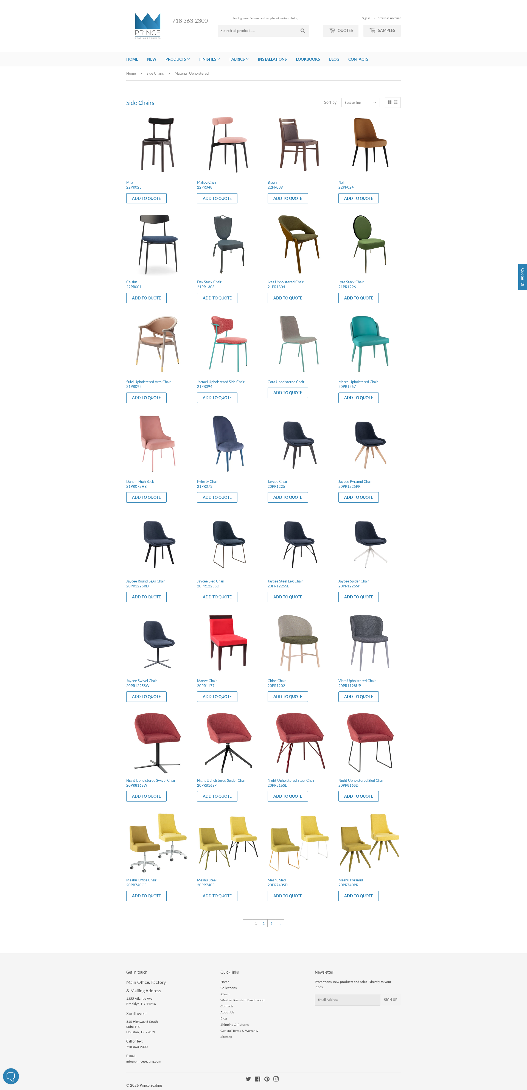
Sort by (330, 102)
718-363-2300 (137, 1047)
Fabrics (237, 59)
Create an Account (389, 18)
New (151, 59)
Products (176, 59)
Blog (334, 59)
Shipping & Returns (234, 1024)
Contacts (358, 59)
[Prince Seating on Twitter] (248, 1080)
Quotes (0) (522, 277)
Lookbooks (308, 59)
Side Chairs (155, 73)
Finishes (208, 59)
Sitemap (226, 1037)
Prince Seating (151, 1085)
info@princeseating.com (143, 1061)
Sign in (366, 18)
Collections (228, 988)
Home (132, 59)
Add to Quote (146, 198)
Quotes (345, 30)
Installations (272, 59)
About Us (227, 1012)
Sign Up (390, 1000)
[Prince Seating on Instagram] (276, 1080)
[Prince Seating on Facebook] (257, 1080)
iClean (224, 994)
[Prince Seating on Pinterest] (267, 1080)
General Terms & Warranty (239, 1031)
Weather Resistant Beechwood (242, 1000)
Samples (386, 30)
